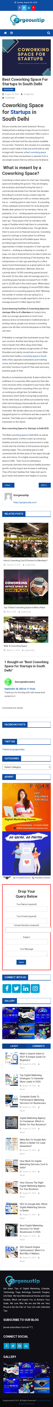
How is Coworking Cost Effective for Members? (26, 560)
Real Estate (8, 89)
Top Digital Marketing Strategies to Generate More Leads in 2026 (31, 1078)
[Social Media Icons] (7, 988)
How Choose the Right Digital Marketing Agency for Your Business (32, 1186)
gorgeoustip (29, 94)
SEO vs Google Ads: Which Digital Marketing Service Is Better (33, 1207)
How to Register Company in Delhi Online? (10, 485)
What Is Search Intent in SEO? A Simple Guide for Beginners (33, 1056)
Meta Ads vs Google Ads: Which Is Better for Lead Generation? (33, 1142)
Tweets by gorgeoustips (13, 749)
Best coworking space (36, 152)
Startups (20, 112)
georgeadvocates (25, 681)
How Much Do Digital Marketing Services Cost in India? (34, 1164)
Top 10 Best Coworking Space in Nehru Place (24, 607)
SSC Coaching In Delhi (46, 485)
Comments (38, 1046)
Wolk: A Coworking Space (15, 646)
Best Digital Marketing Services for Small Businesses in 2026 (31, 1228)
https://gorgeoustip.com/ (25, 502)
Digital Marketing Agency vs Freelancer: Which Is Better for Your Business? (33, 1121)
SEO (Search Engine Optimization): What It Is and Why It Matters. (32, 1250)
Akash (22, 1068)
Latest (14, 1046)
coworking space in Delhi (22, 435)
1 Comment (10, 98)
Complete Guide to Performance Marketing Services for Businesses (33, 1099)
